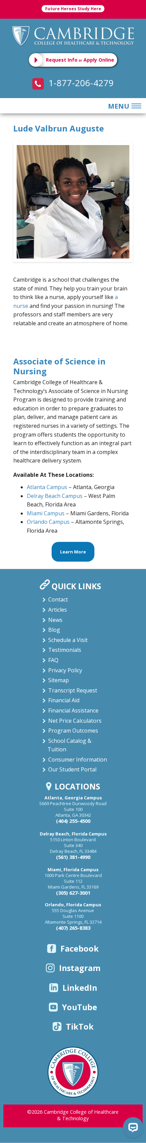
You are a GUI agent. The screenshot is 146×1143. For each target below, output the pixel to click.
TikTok (80, 1026)
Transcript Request (72, 690)
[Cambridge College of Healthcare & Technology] (73, 35)
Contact (58, 599)
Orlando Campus (48, 522)
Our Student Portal (72, 769)
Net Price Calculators (75, 720)
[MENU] (135, 106)
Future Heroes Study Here (73, 9)
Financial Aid (63, 700)
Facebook (79, 948)
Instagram (80, 967)
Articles (57, 609)
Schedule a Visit (68, 640)
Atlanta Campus (47, 487)
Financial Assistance (73, 710)
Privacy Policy (65, 670)
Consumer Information (77, 759)
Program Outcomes (73, 730)
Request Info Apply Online (80, 60)
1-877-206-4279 (80, 83)
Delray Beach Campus (55, 496)
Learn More (73, 552)
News (55, 620)
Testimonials (64, 650)
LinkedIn (79, 987)
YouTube (79, 1007)
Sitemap (58, 680)
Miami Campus (46, 513)
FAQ (53, 660)
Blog (54, 629)
